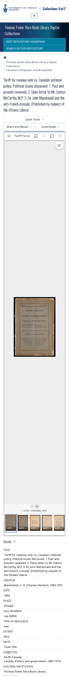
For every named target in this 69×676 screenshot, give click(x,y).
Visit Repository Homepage (25, 41)
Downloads (49, 127)
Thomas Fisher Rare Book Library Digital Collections (31, 64)
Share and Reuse (17, 127)
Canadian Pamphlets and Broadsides (29, 70)
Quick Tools (32, 119)
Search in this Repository (24, 48)
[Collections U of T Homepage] (5, 57)
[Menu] (34, 15)
